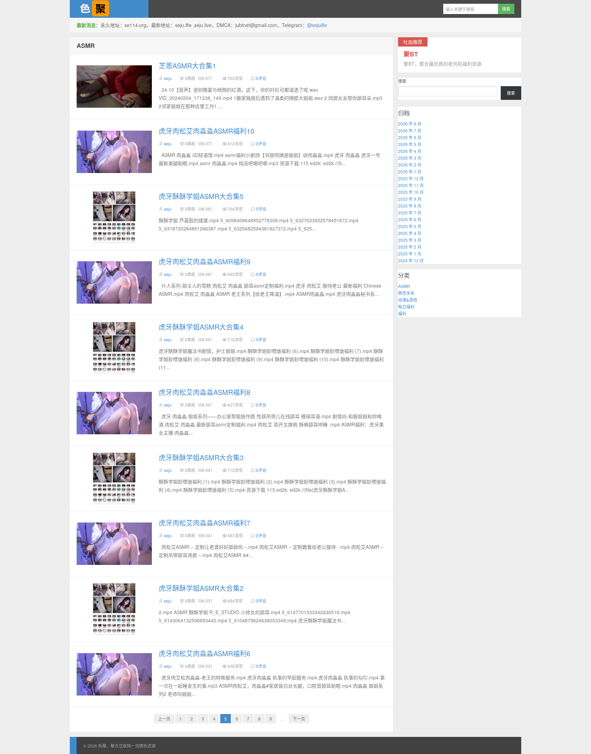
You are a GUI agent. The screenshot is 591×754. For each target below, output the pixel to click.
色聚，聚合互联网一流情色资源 (109, 9)
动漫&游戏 (407, 300)
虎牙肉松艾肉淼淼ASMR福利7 (204, 523)
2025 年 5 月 (409, 226)
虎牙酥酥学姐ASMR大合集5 (201, 196)
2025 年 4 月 (409, 233)
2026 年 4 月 (409, 151)
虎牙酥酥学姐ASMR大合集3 (201, 457)
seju (168, 78)
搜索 (402, 81)
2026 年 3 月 (409, 158)
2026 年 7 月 (409, 130)
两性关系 (406, 293)
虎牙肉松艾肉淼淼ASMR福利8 (204, 392)
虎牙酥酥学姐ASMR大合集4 (201, 327)
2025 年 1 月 (409, 253)
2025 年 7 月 (409, 212)
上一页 (164, 719)
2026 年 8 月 (409, 124)
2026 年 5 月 (409, 144)
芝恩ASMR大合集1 (187, 65)
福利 (402, 313)
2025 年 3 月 (409, 240)
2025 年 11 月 (411, 185)
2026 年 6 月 (409, 137)
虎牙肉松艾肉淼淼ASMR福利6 (204, 653)
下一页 (299, 719)
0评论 (261, 78)
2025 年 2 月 (409, 247)
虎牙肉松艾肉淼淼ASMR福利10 (206, 131)
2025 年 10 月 (411, 192)
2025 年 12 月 (411, 178)
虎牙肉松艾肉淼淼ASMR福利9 (204, 261)
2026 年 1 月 (409, 171)
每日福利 (406, 306)
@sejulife (317, 25)
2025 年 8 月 (409, 206)
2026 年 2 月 (409, 165)
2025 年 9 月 (409, 199)
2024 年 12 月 (411, 260)
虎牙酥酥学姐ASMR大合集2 (201, 588)
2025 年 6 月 (409, 219)
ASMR (86, 45)
